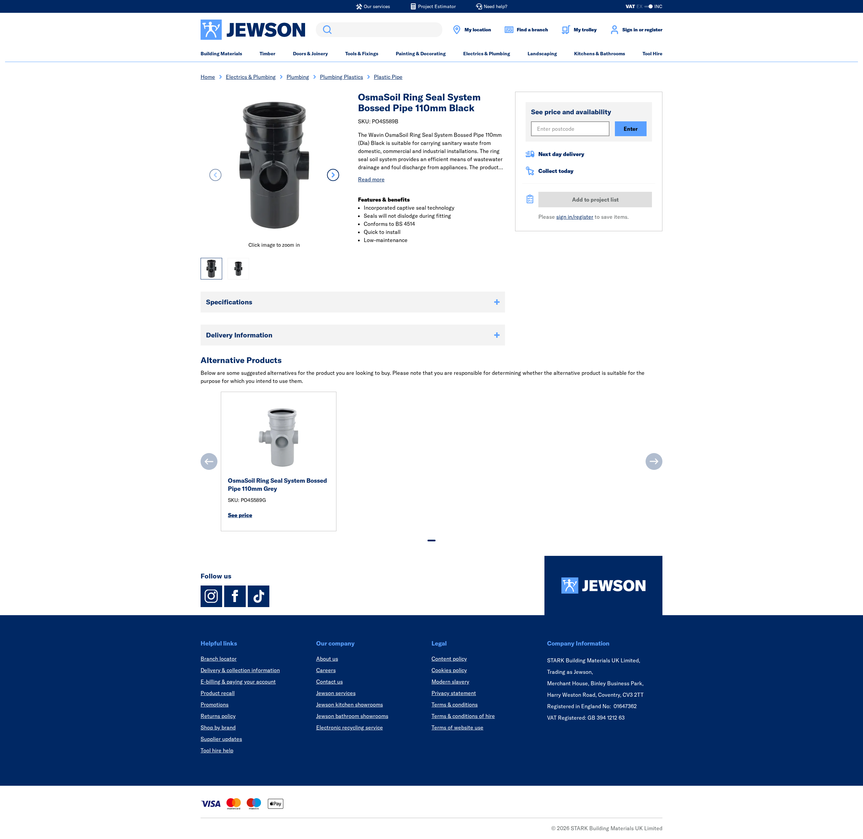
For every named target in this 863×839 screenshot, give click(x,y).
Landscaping (542, 54)
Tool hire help (217, 750)
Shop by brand (218, 727)
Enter (631, 128)
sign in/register (574, 216)
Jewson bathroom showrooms (352, 716)
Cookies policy (449, 670)
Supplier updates (221, 739)
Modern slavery (450, 681)
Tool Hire (652, 54)
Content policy (449, 658)
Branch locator (219, 658)
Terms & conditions (455, 704)
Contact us (329, 681)
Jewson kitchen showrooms (349, 704)
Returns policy (218, 716)
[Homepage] (603, 585)
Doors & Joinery (310, 54)
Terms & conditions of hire (463, 716)
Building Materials (221, 54)
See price (240, 515)
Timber (267, 54)
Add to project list (595, 199)
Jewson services (336, 693)
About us (327, 658)
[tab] (431, 540)
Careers (326, 670)
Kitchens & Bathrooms (599, 54)
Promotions (215, 704)
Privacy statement (454, 693)
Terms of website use (457, 727)
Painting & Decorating (421, 54)
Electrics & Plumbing (486, 54)
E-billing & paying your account (238, 681)
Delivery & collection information (240, 670)
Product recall (218, 693)
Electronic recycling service (349, 727)
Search (326, 29)
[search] (379, 29)
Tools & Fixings (361, 54)
